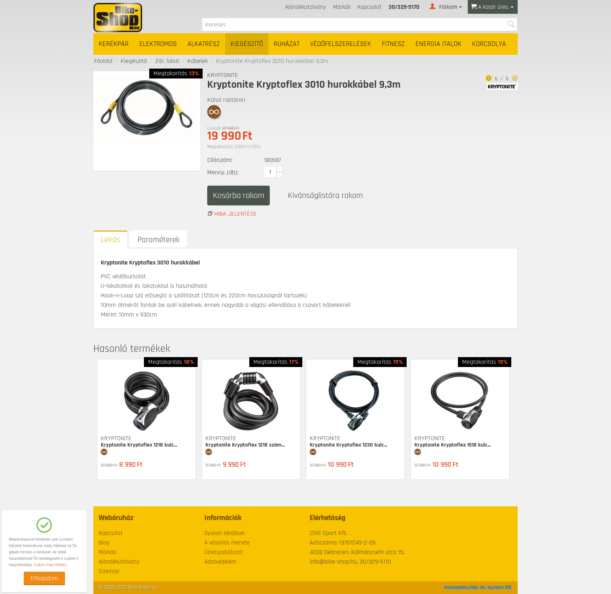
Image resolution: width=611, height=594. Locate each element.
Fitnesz (393, 44)
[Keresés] (510, 24)
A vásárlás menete (227, 543)
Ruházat (286, 44)
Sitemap (109, 571)
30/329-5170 (404, 7)
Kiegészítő (247, 44)
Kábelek (197, 61)
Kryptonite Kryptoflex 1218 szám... (245, 445)
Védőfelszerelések (340, 44)
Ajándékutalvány (305, 7)
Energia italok (438, 44)
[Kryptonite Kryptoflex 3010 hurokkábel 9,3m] (146, 110)
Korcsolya (489, 44)
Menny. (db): (222, 172)
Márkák (341, 7)
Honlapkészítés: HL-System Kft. (478, 587)
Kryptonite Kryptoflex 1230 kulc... (348, 445)
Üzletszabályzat (223, 552)
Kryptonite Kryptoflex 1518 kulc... (452, 445)
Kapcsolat (369, 7)
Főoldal (103, 61)
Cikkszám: (219, 160)
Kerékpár (114, 44)
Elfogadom (44, 578)
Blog (104, 543)
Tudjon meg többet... (51, 564)
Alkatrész (203, 44)
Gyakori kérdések (224, 533)
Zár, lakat (167, 61)
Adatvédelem (220, 562)
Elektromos (158, 44)
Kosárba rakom (238, 195)
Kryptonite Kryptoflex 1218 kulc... (139, 445)
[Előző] (488, 79)
